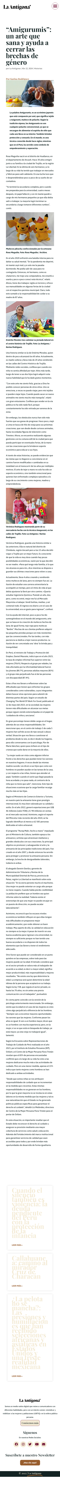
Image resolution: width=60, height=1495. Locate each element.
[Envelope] (44, 1444)
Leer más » (17, 1245)
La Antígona (15, 68)
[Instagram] (23, 1444)
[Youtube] (37, 1444)
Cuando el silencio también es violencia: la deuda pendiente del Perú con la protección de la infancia (29, 1213)
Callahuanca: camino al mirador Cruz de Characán (30, 1267)
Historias (38, 68)
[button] (55, 6)
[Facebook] (16, 1444)
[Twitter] (30, 1444)
